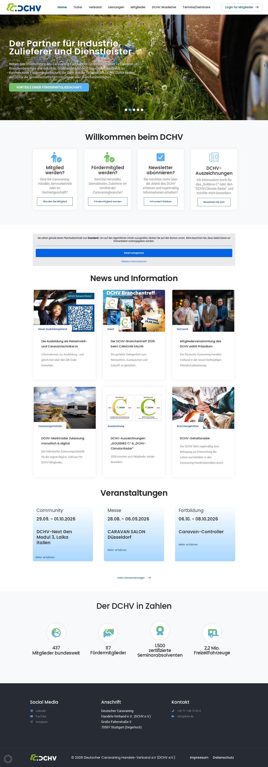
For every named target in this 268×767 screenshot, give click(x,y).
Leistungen (116, 7)
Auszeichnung (116, 426)
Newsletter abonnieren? (161, 170)
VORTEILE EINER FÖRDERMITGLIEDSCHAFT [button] (49, 87)
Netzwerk (182, 329)
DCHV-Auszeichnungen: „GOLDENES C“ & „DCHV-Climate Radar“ (128, 443)
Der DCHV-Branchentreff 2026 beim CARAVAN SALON (133, 343)
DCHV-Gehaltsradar (195, 438)
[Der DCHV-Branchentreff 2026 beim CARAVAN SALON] (134, 310)
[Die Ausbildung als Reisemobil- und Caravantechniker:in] (65, 310)
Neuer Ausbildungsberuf (52, 329)
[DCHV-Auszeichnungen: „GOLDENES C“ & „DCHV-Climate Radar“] (134, 407)
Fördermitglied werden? (107, 170)
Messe (114, 510)
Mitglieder (138, 7)
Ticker (77, 7)
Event (111, 329)
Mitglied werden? (55, 170)
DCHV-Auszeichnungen (213, 170)
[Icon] (54, 157)
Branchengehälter (188, 426)
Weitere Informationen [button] (134, 261)
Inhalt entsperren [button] (134, 252)
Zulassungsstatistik (50, 426)
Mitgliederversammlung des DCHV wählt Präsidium (200, 343)
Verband (95, 7)
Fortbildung (191, 510)
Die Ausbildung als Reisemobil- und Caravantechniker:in (64, 343)
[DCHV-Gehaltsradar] (203, 407)
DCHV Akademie (164, 7)
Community (49, 510)
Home (62, 7)
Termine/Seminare (196, 7)
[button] (242, 7)
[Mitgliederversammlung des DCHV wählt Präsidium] (203, 310)
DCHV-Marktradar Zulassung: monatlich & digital (63, 440)
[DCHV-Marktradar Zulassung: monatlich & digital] (65, 407)
